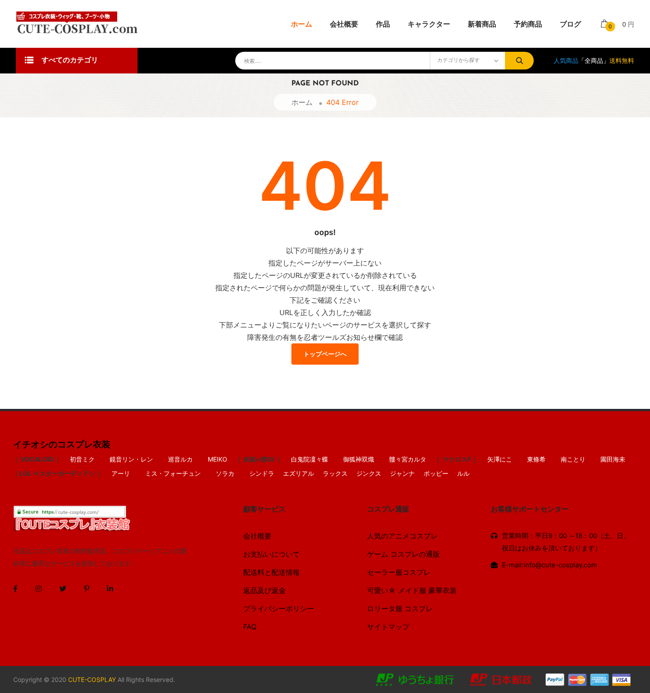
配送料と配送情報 (271, 572)
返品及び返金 (264, 590)
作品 (383, 23)
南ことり (573, 459)
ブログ (570, 23)
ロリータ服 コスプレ (400, 608)
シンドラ (261, 473)
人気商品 (566, 60)
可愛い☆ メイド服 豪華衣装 (412, 590)
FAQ (249, 626)
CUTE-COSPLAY (92, 679)
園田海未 (612, 459)
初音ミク (82, 459)
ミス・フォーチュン (173, 473)
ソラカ (225, 473)
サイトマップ (388, 626)
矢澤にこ (499, 459)
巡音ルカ (180, 459)
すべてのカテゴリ (70, 60)
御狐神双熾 (358, 459)
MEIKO (217, 459)
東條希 (536, 459)
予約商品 (528, 23)
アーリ (120, 473)
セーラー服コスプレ (399, 572)
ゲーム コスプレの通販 (403, 554)
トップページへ (325, 354)
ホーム (301, 23)
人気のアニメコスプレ (402, 535)
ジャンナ (402, 473)
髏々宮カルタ (407, 459)
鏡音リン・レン (131, 459)
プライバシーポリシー (278, 608)
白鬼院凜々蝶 (309, 459)
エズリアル (298, 473)
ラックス (335, 473)
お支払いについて (271, 554)
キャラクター (429, 23)
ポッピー (436, 473)
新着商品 (482, 23)
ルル (463, 473)
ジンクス (368, 473)
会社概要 (344, 23)
